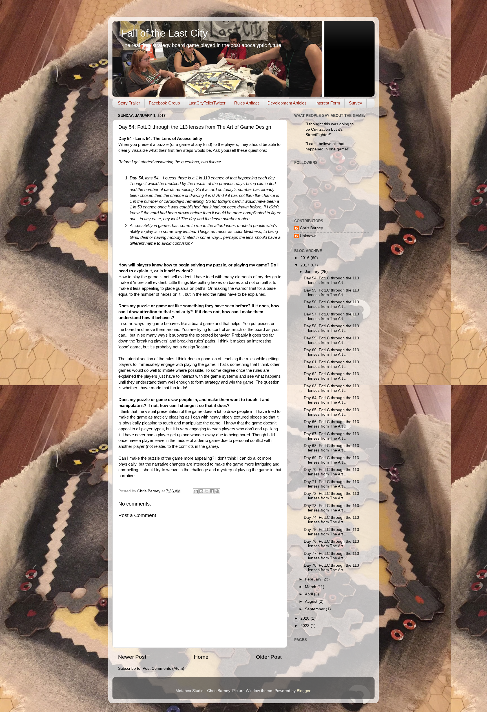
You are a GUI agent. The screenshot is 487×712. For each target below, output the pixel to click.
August (311, 601)
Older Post (269, 657)
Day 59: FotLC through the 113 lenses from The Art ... (331, 340)
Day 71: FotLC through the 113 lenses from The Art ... (331, 484)
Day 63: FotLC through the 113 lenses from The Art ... (331, 388)
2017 (305, 265)
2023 (305, 626)
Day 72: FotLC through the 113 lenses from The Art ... (331, 495)
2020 (305, 618)
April (309, 594)
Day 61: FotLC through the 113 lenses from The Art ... (331, 364)
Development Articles (287, 103)
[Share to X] (206, 491)
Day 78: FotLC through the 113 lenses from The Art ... (331, 567)
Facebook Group (164, 103)
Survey (355, 103)
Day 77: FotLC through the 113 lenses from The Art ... (331, 555)
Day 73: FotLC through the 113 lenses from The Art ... (331, 508)
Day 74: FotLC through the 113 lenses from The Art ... (331, 519)
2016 (305, 258)
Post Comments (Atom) (163, 668)
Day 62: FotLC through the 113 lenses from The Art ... (331, 376)
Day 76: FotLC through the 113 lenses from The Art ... (331, 543)
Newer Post (132, 657)
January (312, 272)
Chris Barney (311, 228)
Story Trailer (129, 103)
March (311, 587)
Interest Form (327, 103)
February (313, 579)
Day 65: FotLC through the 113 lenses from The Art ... (331, 412)
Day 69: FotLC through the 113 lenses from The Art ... (331, 460)
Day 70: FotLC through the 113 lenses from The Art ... (331, 472)
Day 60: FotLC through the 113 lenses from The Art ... (331, 352)
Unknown (308, 236)
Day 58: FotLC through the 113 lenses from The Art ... (331, 328)
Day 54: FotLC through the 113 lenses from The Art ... (331, 280)
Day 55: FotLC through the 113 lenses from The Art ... (331, 292)
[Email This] (196, 491)
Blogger (303, 691)
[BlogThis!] (201, 491)
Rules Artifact (246, 103)
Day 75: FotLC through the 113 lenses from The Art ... (331, 532)
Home (201, 657)
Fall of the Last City (164, 33)
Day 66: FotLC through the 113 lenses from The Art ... (331, 424)
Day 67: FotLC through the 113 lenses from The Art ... (331, 436)
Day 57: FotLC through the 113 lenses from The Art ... (331, 316)
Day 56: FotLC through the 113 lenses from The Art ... (331, 304)
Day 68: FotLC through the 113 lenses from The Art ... (331, 448)
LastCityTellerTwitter (207, 103)
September (315, 609)
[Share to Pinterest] (217, 491)
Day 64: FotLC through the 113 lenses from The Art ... (331, 400)
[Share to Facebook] (212, 491)
